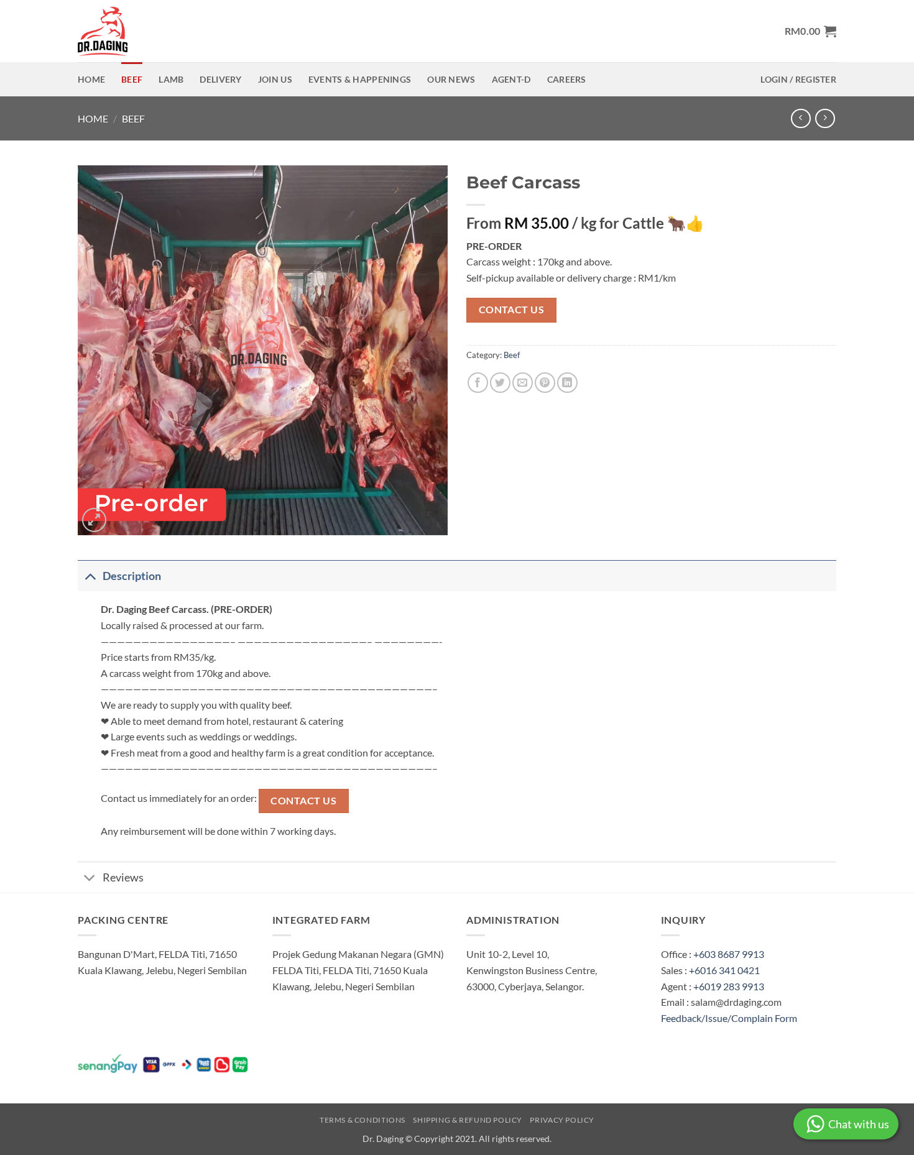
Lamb (171, 79)
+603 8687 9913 (728, 954)
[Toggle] (90, 576)
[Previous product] (824, 118)
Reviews (123, 877)
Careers (566, 79)
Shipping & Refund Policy (467, 1120)
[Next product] (800, 118)
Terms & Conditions (362, 1120)
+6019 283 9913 (728, 986)
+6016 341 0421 (724, 970)
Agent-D (511, 79)
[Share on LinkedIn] (567, 382)
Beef (131, 79)
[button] (810, 31)
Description (132, 575)
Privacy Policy (562, 1120)
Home (91, 79)
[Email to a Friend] (522, 382)
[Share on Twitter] (500, 382)
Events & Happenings (359, 79)
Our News (451, 79)
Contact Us (512, 309)
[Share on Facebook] (478, 382)
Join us (275, 79)
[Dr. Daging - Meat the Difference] (106, 31)
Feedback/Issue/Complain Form (729, 1018)
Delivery (220, 79)
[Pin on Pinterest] (545, 382)
